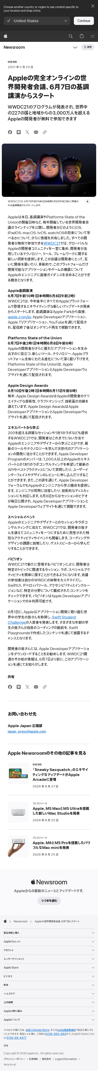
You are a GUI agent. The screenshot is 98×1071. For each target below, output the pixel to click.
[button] (37, 21)
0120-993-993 (56, 1034)
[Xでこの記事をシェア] (27, 132)
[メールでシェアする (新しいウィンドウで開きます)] (36, 132)
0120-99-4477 (16, 1037)
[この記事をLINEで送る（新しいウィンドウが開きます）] (19, 132)
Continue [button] (83, 21)
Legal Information (66, 1059)
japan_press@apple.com (27, 732)
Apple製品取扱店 (66, 1030)
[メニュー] (92, 36)
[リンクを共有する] (45, 132)
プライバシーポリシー (14, 1059)
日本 (6, 1045)
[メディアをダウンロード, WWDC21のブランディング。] (87, 201)
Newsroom (14, 47)
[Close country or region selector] (93, 6)
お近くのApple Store (37, 1030)
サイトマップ (10, 1064)
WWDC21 (52, 243)
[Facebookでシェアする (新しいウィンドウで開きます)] (10, 132)
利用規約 (33, 1059)
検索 (89, 47)
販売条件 (46, 1059)
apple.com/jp (19, 317)
